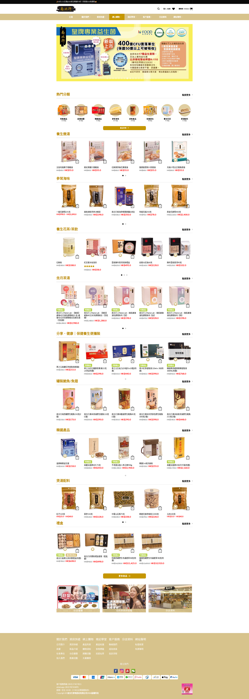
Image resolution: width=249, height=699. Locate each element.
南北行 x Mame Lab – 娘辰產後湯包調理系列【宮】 (124, 314)
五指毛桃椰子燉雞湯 (64, 167)
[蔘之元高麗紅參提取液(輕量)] (68, 351)
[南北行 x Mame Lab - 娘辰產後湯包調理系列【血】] (151, 295)
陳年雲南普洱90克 (174, 262)
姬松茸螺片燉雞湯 (91, 167)
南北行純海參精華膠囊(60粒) (123, 212)
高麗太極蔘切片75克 (92, 465)
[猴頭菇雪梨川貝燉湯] (151, 151)
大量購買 (87, 658)
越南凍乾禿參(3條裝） (93, 212)
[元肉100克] (179, 498)
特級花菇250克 (145, 212)
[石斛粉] (68, 246)
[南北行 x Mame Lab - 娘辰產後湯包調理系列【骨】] (179, 295)
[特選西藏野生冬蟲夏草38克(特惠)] (124, 540)
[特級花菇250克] (151, 196)
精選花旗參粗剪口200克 (149, 514)
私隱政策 (139, 644)
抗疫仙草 (100, 653)
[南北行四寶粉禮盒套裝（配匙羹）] (96, 540)
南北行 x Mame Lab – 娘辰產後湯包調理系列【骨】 (179, 314)
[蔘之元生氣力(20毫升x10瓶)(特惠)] (124, 351)
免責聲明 (139, 649)
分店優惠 (74, 653)
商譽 (58, 649)
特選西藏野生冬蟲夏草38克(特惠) (124, 559)
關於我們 (85, 17)
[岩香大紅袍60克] (151, 246)
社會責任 (60, 653)
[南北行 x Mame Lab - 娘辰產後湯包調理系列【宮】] (124, 295)
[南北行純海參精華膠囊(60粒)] (124, 196)
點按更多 (186, 95)
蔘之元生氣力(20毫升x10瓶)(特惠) (124, 369)
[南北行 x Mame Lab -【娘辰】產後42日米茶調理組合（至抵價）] (96, 295)
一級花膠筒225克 (63, 212)
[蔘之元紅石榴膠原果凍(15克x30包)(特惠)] (96, 351)
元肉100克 (171, 514)
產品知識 (100, 644)
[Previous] (62, 52)
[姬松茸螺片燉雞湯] (96, 151)
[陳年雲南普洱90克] (179, 246)
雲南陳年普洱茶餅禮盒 (121, 262)
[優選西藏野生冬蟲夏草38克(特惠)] (151, 540)
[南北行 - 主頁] (67, 9)
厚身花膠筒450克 (174, 212)
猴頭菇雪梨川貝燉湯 (147, 167)
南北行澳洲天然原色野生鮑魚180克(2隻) (151, 415)
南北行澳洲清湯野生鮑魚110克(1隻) (96, 415)
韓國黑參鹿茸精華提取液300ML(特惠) (177, 369)
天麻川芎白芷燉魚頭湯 (176, 167)
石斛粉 (59, 262)
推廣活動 (74, 658)
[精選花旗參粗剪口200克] (151, 498)
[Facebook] (116, 671)
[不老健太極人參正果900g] (124, 447)
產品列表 (87, 644)
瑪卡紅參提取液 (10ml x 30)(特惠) (151, 369)
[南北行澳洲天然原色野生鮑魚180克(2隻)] (151, 398)
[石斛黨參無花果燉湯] (124, 151)
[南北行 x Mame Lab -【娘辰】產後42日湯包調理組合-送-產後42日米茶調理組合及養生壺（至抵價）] (68, 295)
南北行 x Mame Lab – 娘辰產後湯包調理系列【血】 (151, 314)
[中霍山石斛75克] (124, 498)
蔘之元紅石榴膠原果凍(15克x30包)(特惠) (95, 369)
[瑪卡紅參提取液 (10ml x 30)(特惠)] (151, 351)
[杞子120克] (68, 498)
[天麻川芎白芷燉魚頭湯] (179, 151)
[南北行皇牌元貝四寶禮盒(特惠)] (68, 540)
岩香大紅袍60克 (145, 262)
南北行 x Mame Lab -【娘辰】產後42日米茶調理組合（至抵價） (96, 315)
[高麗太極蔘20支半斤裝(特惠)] (179, 447)
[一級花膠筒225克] (68, 196)
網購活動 (87, 653)
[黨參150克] (96, 498)
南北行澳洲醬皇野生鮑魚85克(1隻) (124, 415)
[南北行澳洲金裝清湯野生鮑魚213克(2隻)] (179, 398)
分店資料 (163, 17)
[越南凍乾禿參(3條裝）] (96, 196)
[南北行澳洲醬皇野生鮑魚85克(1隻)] (124, 398)
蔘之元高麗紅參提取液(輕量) (67, 367)
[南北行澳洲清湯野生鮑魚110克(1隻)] (96, 398)
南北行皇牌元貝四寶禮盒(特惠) (68, 558)
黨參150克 (88, 514)
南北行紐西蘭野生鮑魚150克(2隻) (68, 415)
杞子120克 (60, 514)
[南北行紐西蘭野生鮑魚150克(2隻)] (68, 398)
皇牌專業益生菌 (62, 463)
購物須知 (87, 649)
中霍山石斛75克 (118, 514)
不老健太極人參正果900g (122, 465)
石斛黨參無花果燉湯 (120, 167)
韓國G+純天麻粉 (146, 463)
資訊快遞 (74, 644)
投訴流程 (113, 653)
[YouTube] (127, 671)
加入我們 (60, 658)
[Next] (186, 52)
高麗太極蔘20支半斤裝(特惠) (178, 465)
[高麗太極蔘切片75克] (96, 447)
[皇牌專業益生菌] (68, 447)
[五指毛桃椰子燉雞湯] (68, 151)
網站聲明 (177, 17)
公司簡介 (60, 644)
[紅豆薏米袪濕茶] (96, 246)
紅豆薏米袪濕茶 (90, 262)
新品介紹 (74, 649)
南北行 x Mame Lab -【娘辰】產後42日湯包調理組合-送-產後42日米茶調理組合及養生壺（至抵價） (68, 316)
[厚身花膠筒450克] (179, 196)
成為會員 (113, 649)
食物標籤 (100, 649)
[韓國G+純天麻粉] (151, 447)
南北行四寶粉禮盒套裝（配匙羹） (96, 557)
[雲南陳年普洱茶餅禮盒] (124, 246)
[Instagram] (121, 671)
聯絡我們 (113, 644)
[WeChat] (133, 671)
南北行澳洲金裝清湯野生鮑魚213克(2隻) (179, 415)
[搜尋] (158, 8)
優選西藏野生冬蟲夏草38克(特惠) (151, 559)
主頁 (71, 17)
